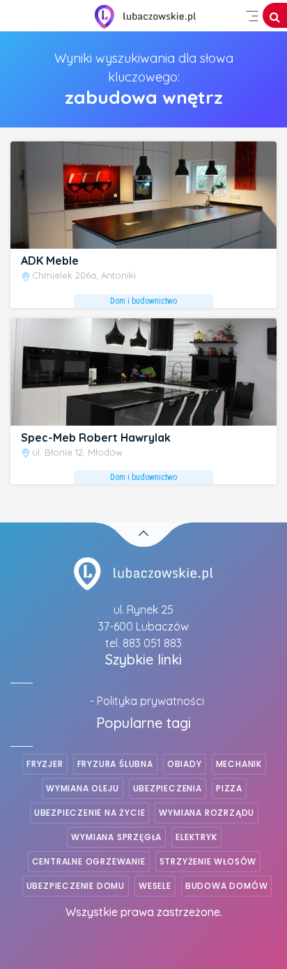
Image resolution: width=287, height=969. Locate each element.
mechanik (239, 764)
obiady (184, 764)
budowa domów (226, 886)
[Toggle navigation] (252, 16)
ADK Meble (50, 261)
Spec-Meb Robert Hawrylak (96, 437)
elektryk (196, 837)
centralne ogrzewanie (89, 861)
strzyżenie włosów (208, 861)
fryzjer (44, 764)
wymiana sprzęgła (116, 837)
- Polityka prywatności (147, 701)
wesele (155, 886)
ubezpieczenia (167, 788)
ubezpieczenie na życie (90, 813)
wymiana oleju (82, 788)
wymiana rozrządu (206, 813)
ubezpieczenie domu (75, 886)
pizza (229, 788)
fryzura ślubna (115, 764)
